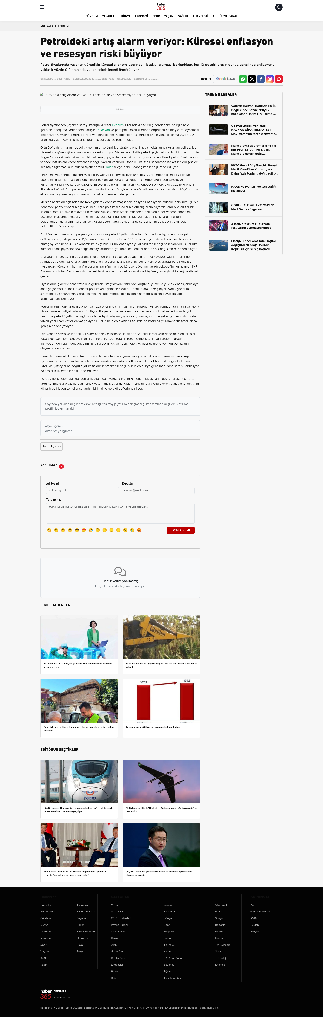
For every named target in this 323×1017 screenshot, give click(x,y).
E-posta (127, 483)
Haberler (45, 905)
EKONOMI (63, 26)
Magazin (45, 938)
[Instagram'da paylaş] (270, 79)
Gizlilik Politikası (260, 911)
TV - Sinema (222, 944)
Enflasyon (103, 130)
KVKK (254, 918)
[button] (42, 8)
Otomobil (82, 938)
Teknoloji (200, 16)
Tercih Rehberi (86, 931)
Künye (254, 905)
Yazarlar (109, 16)
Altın (114, 944)
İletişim (254, 931)
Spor (156, 16)
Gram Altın (117, 951)
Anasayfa (46, 26)
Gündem (91, 16)
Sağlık (183, 16)
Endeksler (117, 964)
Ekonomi (141, 16)
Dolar (109, 167)
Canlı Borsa (118, 931)
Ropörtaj (220, 924)
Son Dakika (47, 911)
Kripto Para (118, 958)
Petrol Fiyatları (51, 446)
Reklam (255, 924)
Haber (219, 931)
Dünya (125, 16)
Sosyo (80, 951)
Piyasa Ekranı (119, 924)
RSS (113, 978)
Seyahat (82, 918)
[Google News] (225, 78)
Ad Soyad (52, 483)
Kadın (43, 964)
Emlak (80, 944)
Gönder (178, 530)
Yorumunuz (53, 499)
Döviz (114, 938)
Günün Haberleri (121, 918)
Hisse (114, 971)
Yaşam (169, 16)
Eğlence (220, 964)
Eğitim (80, 924)
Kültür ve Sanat (225, 16)
